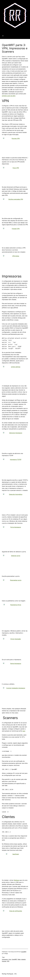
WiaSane (16, 880)
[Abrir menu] (3, 36)
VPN (8, 961)
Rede (19, 959)
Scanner (4, 961)
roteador (23, 959)
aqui (24, 731)
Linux (9, 959)
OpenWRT (23, 951)
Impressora (5, 959)
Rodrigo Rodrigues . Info (11, 30)
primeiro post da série (8, 96)
